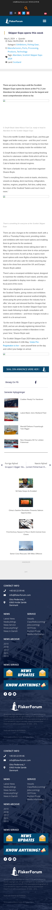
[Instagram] (15, 13)
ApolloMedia (21, 730)
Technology (22, 51)
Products (12, 51)
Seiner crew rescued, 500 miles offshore (26, 554)
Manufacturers (14, 48)
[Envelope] (27, 13)
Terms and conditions (11, 737)
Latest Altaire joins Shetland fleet (33, 413)
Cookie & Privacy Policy (25, 737)
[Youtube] (19, 13)
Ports (24, 48)
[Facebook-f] (5, 694)
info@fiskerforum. (19, 2)
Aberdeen (17, 55)
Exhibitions (21, 44)
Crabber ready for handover (31, 399)
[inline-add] (26, 369)
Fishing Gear (33, 44)
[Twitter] (23, 13)
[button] (26, 8)
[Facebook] (11, 13)
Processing (33, 48)
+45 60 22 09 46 (33, 2)
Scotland (17, 62)
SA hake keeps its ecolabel (26, 491)
